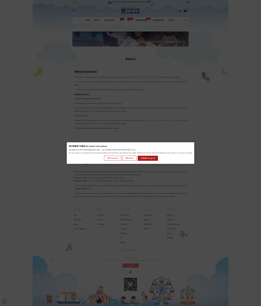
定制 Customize (112, 158)
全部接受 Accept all (148, 158)
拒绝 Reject (129, 158)
